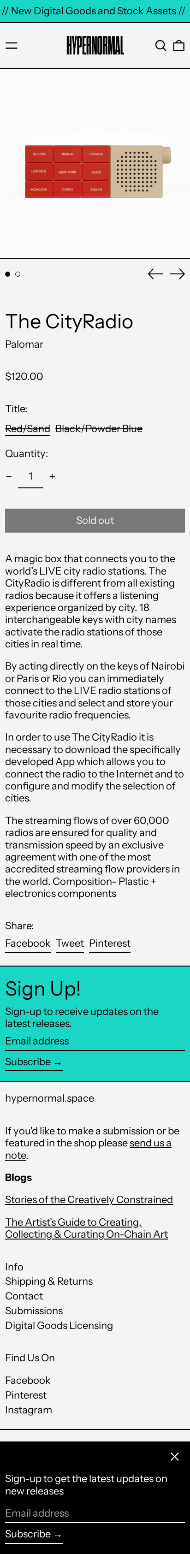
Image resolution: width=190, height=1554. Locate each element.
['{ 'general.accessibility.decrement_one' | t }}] (9, 477)
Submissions (34, 1311)
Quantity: (26, 454)
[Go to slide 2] (17, 274)
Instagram (28, 1410)
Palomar (24, 344)
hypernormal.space (49, 1098)
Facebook (28, 1381)
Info (14, 1267)
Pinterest (26, 1395)
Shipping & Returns (49, 1281)
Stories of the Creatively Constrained (89, 1199)
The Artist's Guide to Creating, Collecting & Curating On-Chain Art (86, 1228)
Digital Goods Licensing (59, 1325)
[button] (160, 45)
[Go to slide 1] (7, 274)
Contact (24, 1296)
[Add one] (52, 477)
